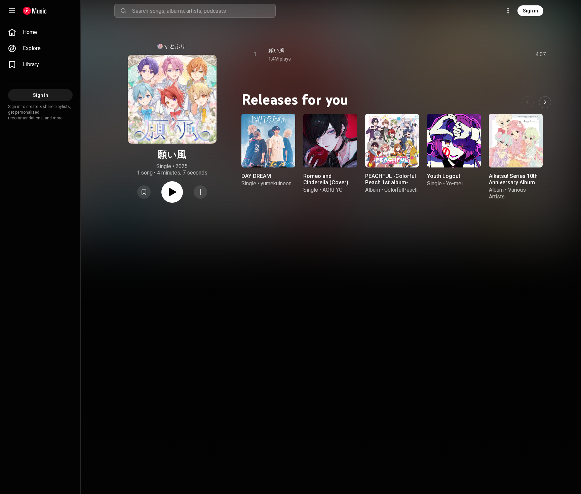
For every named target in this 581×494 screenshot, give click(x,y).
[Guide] (12, 11)
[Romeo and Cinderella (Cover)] (330, 140)
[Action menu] (200, 192)
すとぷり (175, 46)
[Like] (490, 54)
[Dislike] (503, 54)
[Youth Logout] (454, 140)
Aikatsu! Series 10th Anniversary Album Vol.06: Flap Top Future (513, 186)
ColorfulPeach (401, 190)
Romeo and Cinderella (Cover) (325, 179)
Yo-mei (454, 183)
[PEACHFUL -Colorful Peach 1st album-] (392, 140)
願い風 (276, 50)
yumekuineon (276, 183)
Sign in (530, 10)
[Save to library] (144, 192)
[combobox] (203, 10)
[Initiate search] (123, 10)
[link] (40, 32)
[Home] (35, 11)
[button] (144, 192)
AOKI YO (332, 190)
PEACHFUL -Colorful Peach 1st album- (390, 179)
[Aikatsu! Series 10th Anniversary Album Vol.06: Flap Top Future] (516, 140)
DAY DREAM (256, 176)
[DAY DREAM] (268, 140)
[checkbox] (541, 54)
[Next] (545, 102)
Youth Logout (443, 176)
